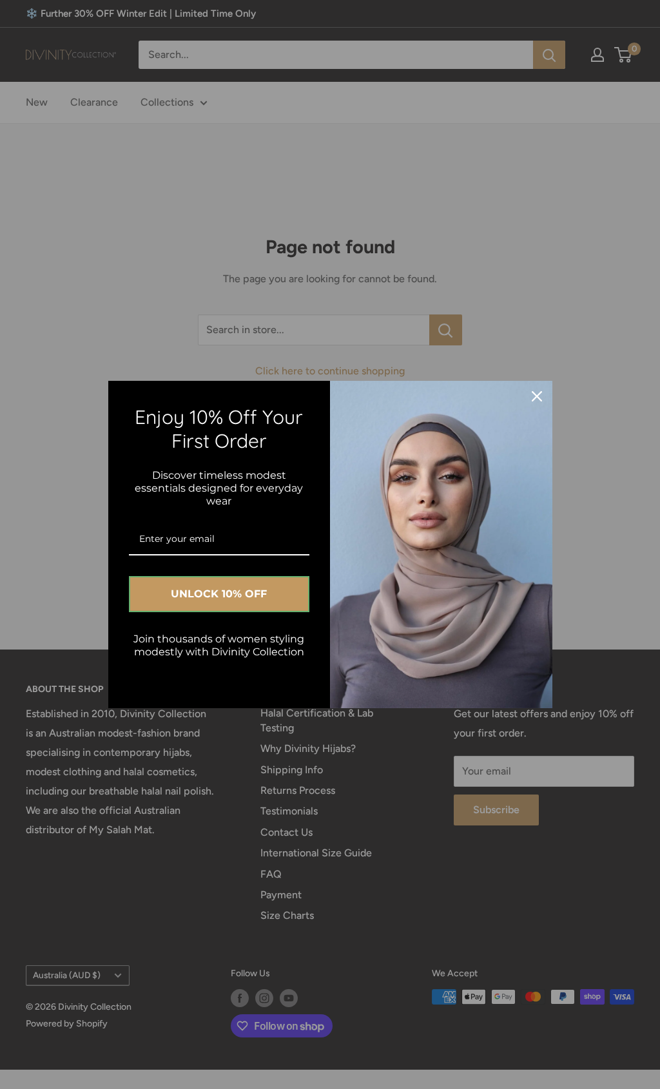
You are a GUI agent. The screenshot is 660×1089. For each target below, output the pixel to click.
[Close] (536, 396)
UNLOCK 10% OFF (219, 594)
